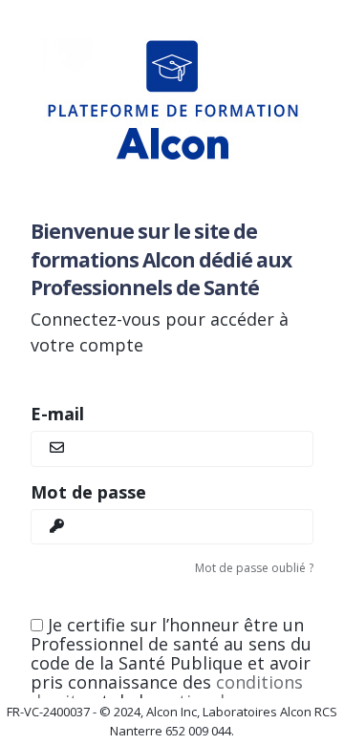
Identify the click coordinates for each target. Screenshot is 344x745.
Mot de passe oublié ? (254, 568)
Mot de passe (88, 491)
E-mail (57, 413)
